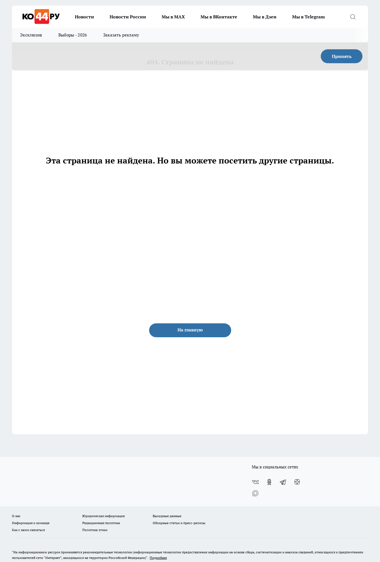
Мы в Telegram (308, 16)
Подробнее (158, 558)
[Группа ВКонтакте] (255, 482)
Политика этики (94, 530)
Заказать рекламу (121, 35)
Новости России (128, 16)
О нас (16, 516)
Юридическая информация (103, 516)
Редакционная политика (101, 523)
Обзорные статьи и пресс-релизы (179, 523)
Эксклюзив (31, 35)
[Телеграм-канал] (283, 482)
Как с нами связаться (28, 530)
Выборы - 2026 (72, 35)
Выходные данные (167, 516)
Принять (342, 56)
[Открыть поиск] (352, 16)
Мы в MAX (173, 16)
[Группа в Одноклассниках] (269, 482)
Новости (84, 16)
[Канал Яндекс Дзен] (297, 482)
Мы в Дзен (265, 16)
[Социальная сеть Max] (255, 493)
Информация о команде (31, 523)
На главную (190, 330)
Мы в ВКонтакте (219, 16)
